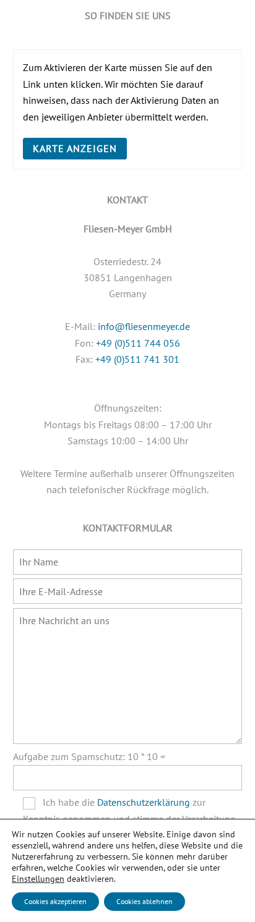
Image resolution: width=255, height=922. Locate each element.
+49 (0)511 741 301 (137, 359)
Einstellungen (38, 878)
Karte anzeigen (75, 148)
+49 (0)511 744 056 (138, 343)
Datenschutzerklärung (143, 802)
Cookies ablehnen (144, 901)
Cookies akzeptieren (55, 901)
